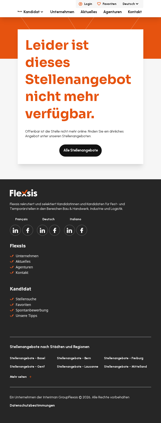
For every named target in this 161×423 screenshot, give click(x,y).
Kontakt (135, 12)
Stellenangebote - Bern (74, 358)
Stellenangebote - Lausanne (77, 366)
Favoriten (109, 4)
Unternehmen (62, 12)
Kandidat (32, 12)
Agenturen (112, 12)
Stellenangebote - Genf (27, 366)
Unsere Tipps (26, 315)
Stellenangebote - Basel (27, 358)
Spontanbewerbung (32, 310)
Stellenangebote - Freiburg (123, 358)
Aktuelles (88, 12)
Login (88, 4)
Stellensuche (26, 299)
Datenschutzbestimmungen (32, 405)
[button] (80, 376)
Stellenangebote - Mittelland (125, 366)
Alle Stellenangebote (80, 150)
